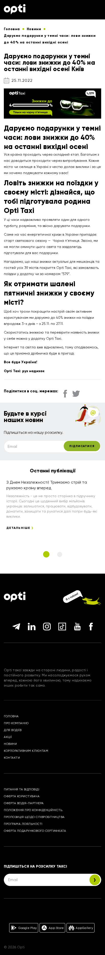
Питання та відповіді (21, 789)
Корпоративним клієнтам (26, 751)
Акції (8, 737)
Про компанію (16, 723)
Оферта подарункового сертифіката (35, 831)
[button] (46, 554)
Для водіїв (12, 730)
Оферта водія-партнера (24, 803)
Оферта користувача (22, 796)
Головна (11, 716)
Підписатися (82, 446)
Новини (10, 744)
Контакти (12, 757)
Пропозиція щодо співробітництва (34, 817)
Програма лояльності (23, 824)
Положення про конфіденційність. (33, 810)
